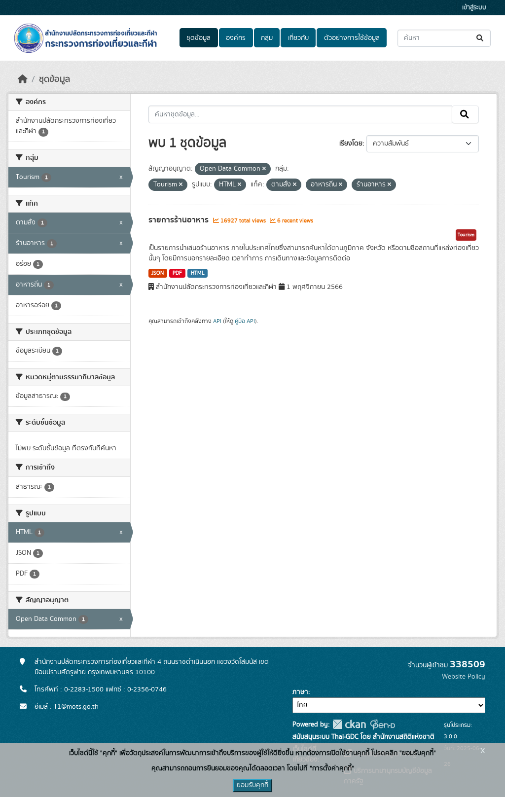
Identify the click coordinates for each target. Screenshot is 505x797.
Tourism (466, 234)
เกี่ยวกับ (298, 38)
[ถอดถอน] (264, 169)
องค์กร (236, 38)
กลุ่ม (267, 38)
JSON (157, 273)
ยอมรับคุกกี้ (252, 785)
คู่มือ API (245, 321)
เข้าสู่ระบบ (474, 7)
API (217, 321)
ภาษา (300, 692)
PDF (177, 273)
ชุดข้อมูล (198, 38)
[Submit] (480, 38)
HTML (198, 273)
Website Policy (463, 677)
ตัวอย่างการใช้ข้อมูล (352, 38)
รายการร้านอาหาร (179, 220)
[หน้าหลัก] (23, 79)
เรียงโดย (350, 143)
